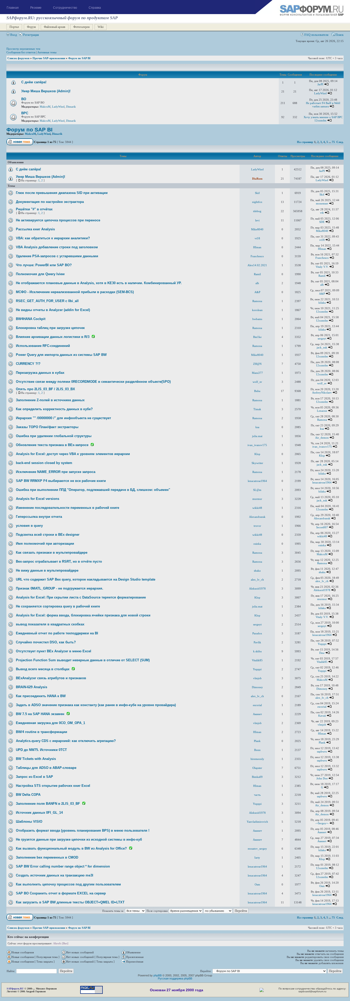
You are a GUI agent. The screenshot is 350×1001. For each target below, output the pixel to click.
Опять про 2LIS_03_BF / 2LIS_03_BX (45, 389)
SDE (322, 221)
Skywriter (257, 463)
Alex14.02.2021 (257, 265)
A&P (257, 292)
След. (340, 141)
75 (333, 141)
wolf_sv (257, 381)
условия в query (29, 526)
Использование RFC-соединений (43, 346)
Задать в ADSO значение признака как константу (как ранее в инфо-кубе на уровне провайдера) (96, 705)
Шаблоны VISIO (29, 821)
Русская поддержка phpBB (175, 978)
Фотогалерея (81, 27)
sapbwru (322, 751)
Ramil (257, 274)
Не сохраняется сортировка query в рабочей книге (58, 606)
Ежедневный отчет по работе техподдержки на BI (57, 633)
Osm (257, 884)
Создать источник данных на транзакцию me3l (54, 875)
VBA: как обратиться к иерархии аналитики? (53, 238)
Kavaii (322, 715)
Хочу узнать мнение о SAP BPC (323, 117)
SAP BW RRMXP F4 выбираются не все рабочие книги (61, 481)
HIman (257, 247)
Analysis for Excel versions (37, 499)
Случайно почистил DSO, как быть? (46, 642)
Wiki (101, 27)
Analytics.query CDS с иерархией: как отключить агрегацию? (66, 741)
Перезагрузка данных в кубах (40, 373)
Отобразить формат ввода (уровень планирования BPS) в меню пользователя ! (82, 830)
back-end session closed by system (44, 463)
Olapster (257, 767)
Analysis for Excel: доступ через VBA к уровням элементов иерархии (73, 454)
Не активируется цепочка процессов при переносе (58, 220)
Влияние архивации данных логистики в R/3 (52, 337)
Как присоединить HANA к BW (41, 696)
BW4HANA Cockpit (30, 319)
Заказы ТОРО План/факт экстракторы (47, 427)
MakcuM (45, 106)
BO (23, 99)
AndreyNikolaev (322, 392)
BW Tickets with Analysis (36, 759)
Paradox (257, 633)
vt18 (257, 238)
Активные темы (46, 52)
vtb (322, 212)
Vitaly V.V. (322, 266)
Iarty (257, 857)
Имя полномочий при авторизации (45, 543)
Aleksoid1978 (257, 588)
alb (257, 283)
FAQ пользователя (316, 35)
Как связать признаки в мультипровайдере (51, 552)
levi (257, 220)
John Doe (322, 778)
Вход (13, 35)
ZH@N (257, 363)
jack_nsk (322, 347)
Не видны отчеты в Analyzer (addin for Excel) (53, 310)
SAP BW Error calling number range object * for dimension (63, 866)
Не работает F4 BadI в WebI (323, 103)
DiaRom (257, 178)
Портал (14, 27)
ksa (257, 427)
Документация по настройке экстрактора (50, 202)
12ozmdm (320, 120)
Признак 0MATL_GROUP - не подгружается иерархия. (59, 588)
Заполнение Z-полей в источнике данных (50, 400)
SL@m (257, 489)
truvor (257, 525)
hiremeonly (257, 758)
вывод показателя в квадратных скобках (50, 624)
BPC (24, 113)
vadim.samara (320, 106)
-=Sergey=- (322, 823)
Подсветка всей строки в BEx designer (47, 534)
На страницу (305, 141)
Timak (257, 409)
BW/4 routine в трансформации (41, 732)
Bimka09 (257, 776)
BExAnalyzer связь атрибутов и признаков (51, 678)
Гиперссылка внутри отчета (39, 517)
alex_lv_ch (257, 579)
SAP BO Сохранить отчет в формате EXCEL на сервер (61, 893)
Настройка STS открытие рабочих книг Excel (53, 786)
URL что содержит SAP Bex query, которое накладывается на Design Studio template (85, 579)
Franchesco (257, 256)
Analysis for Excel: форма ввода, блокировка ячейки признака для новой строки (83, 615)
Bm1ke (257, 336)
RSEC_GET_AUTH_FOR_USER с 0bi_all (47, 301)
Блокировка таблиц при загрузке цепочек (50, 328)
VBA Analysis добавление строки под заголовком (57, 247)
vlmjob (257, 678)
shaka (257, 570)
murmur (257, 498)
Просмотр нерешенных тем (23, 48)
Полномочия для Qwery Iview (40, 274)
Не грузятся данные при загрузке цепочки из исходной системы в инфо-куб (79, 839)
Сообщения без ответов (20, 52)
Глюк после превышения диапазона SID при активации (62, 193)
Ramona (257, 301)
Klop (257, 454)
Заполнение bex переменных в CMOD (47, 857)
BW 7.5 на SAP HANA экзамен (40, 714)
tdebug (257, 211)
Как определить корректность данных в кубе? (54, 409)
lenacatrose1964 (257, 480)
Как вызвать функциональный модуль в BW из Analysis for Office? (71, 848)
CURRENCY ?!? (28, 364)
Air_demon (322, 437)
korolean (257, 310)
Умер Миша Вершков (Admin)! (45, 91)
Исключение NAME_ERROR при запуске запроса (55, 472)
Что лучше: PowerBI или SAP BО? (44, 265)
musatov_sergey (257, 848)
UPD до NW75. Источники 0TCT (41, 750)
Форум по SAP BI (79, 58)
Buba (257, 391)
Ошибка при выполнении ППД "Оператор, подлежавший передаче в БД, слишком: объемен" (93, 490)
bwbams (257, 319)
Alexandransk (257, 516)
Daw (322, 652)
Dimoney (257, 687)
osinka (257, 543)
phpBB (157, 975)
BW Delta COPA (28, 795)
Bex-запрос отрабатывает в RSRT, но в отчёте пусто (59, 561)
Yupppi (322, 643)
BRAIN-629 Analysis (31, 687)
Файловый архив (54, 27)
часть (257, 794)
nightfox (257, 201)
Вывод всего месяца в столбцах (42, 669)
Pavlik (257, 642)
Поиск (339, 35)
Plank (257, 740)
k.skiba (257, 651)
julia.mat (257, 436)
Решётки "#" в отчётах (34, 209)
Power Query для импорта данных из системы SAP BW (61, 355)
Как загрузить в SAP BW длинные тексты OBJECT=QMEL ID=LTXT (70, 902)
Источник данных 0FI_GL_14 (39, 812)
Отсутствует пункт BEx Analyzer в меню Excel (53, 651)
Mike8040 (257, 229)
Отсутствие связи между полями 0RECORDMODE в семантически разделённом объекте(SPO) (93, 382)
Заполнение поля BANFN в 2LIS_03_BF (48, 804)
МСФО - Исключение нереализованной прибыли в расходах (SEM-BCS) (75, 292)
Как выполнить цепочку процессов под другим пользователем (68, 884)
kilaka (322, 302)
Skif (257, 192)
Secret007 (322, 527)
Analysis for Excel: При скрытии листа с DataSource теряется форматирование (81, 597)
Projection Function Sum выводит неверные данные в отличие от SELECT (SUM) (83, 660)
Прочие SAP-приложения (49, 58)
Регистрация (30, 35)
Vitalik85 (257, 660)
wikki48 (257, 507)
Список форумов (18, 58)
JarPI (320, 84)
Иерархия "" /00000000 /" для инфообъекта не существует (63, 418)
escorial (257, 705)
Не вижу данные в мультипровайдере (47, 570)
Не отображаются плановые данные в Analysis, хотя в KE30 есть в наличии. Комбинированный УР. (99, 283)
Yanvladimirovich (257, 821)
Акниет (257, 714)
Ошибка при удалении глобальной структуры (53, 436)
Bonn (257, 749)
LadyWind (320, 93)
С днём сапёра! (33, 82)
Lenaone (322, 410)
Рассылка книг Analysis (35, 229)
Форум (31, 27)
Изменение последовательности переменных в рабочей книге (67, 508)
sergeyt (322, 338)
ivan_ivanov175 (257, 445)
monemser (322, 203)
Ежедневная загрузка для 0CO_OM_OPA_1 (50, 723)
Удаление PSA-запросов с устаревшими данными (57, 256)
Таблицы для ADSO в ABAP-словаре (46, 768)
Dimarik (71, 106)
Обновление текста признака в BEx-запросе (52, 445)
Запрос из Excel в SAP (34, 777)
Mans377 (257, 372)
